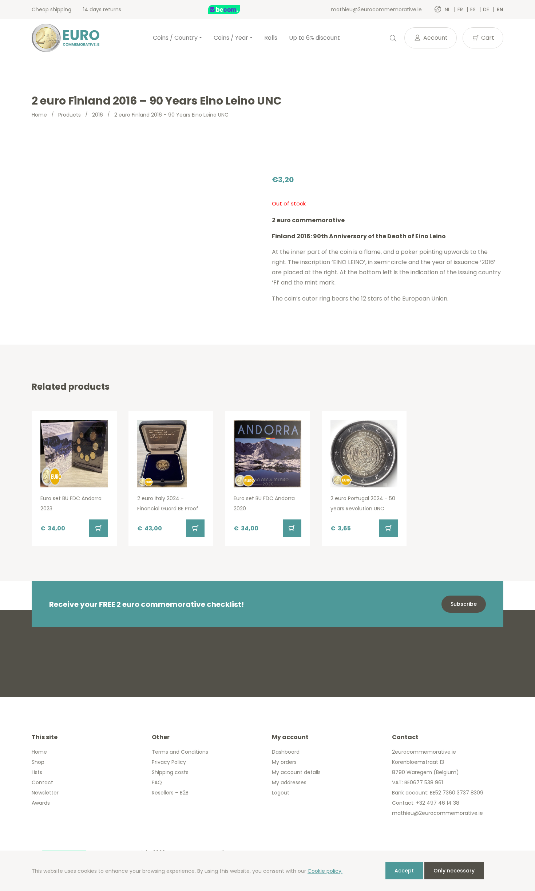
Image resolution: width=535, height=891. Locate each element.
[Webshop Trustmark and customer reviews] (231, 9)
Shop (38, 762)
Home (39, 114)
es (473, 9)
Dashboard (286, 751)
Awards (41, 802)
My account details (296, 772)
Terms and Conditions (180, 751)
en (499, 9)
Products (69, 114)
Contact (42, 782)
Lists (37, 772)
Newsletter (45, 792)
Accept (404, 870)
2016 (97, 114)
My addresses (289, 782)
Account (435, 38)
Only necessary (454, 870)
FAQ (157, 782)
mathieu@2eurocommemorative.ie (376, 9)
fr (460, 9)
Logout (280, 792)
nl (448, 9)
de (487, 9)
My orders (284, 762)
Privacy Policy (169, 762)
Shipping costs (170, 772)
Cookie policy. (325, 871)
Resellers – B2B (170, 792)
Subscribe (464, 604)
